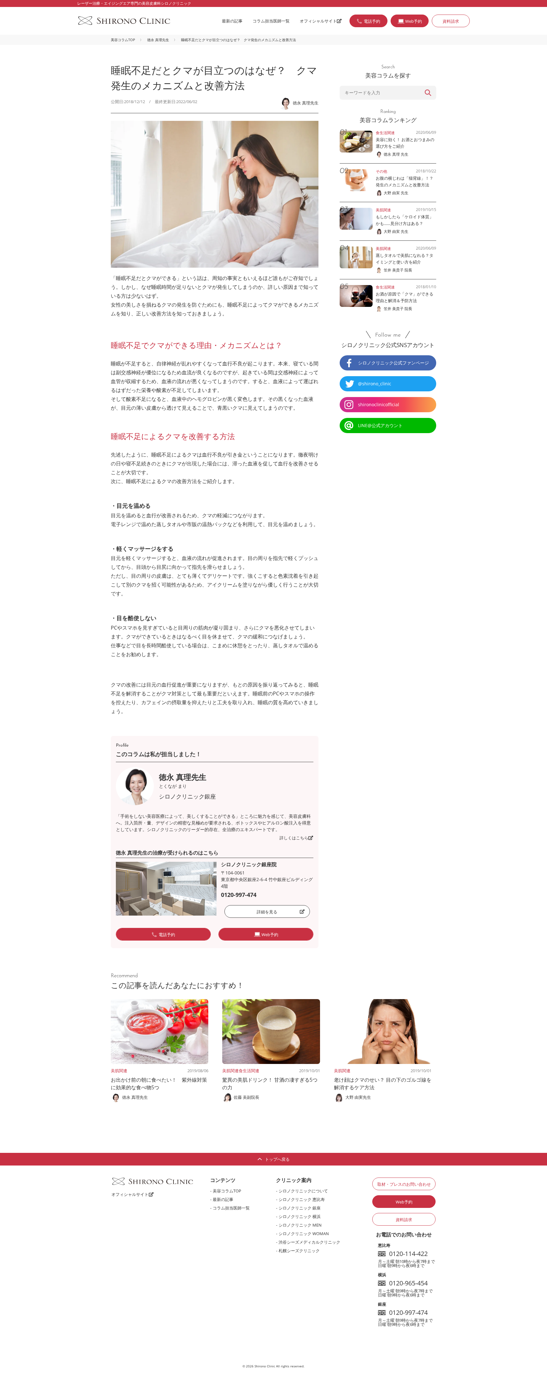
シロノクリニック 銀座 (300, 1208)
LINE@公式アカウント (380, 425)
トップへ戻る (277, 1159)
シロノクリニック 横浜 (300, 1216)
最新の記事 (232, 21)
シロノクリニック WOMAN (304, 1233)
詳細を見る (267, 912)
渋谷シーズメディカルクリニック (309, 1242)
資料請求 (451, 21)
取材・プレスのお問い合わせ (404, 1184)
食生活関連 (249, 1070)
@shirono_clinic (374, 384)
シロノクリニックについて (303, 1191)
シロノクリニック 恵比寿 (302, 1199)
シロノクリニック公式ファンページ (393, 363)
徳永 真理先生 (158, 39)
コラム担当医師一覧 (271, 21)
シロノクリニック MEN (300, 1225)
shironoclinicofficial (378, 404)
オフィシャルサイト (318, 21)
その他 (381, 171)
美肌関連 (119, 1070)
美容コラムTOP (123, 39)
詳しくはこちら (294, 838)
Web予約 (404, 1202)
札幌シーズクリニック (299, 1250)
